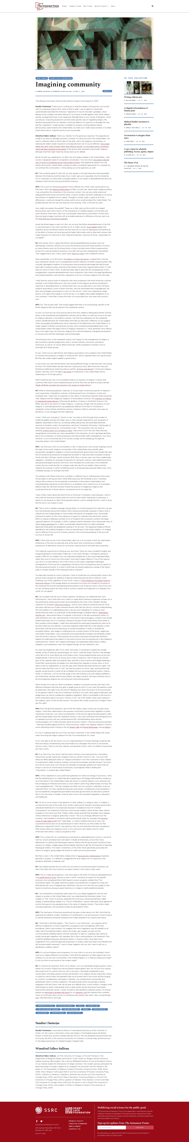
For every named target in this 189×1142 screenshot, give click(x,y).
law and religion (71, 1009)
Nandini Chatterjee (44, 91)
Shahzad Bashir (131, 114)
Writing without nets (133, 97)
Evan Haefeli (92, 227)
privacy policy (117, 1135)
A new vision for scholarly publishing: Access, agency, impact (138, 150)
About (113, 6)
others (107, 727)
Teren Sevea (130, 141)
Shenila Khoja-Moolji (133, 127)
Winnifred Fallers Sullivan (62, 91)
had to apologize (48, 524)
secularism (42, 1013)
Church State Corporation (60, 78)
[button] (108, 6)
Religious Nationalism (60, 189)
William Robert (131, 100)
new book (67, 372)
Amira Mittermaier (90, 727)
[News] (36, 1121)
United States (75, 1013)
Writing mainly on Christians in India (57, 431)
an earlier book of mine (46, 877)
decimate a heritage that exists (57, 992)
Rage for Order (78, 254)
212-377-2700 (40, 1134)
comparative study (45, 1006)
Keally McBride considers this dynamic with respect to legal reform (63, 385)
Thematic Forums (75, 6)
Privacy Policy (76, 1121)
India (80, 1006)
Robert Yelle (74, 727)
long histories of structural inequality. (53, 219)
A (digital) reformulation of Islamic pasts (136, 109)
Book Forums (87, 6)
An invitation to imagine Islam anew (137, 137)
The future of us (131, 162)
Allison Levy (130, 155)
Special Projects (100, 6)
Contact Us (74, 1129)
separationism (58, 1013)
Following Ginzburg (62, 605)
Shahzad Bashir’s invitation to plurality (136, 123)
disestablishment (65, 1006)
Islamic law (93, 1006)
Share (106, 91)
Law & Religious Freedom (48, 1009)
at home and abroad (85, 369)
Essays (64, 6)
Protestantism (100, 1009)
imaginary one (81, 992)
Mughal (86, 1009)
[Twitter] (41, 1121)
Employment (75, 1126)
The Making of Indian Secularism (76, 259)
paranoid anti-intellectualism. (89, 856)
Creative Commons (78, 1124)
